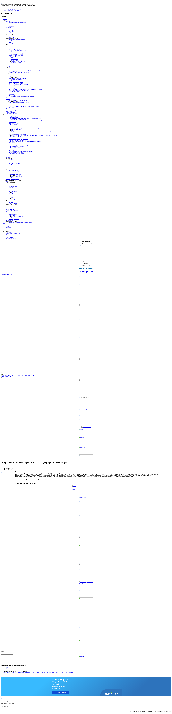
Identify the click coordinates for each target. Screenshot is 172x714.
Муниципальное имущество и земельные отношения (21, 46)
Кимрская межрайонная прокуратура (17, 78)
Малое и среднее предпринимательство (18, 50)
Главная (5, 19)
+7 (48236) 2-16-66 (86, 272)
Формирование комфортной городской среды (16, 97)
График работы (9, 168)
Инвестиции (11, 66)
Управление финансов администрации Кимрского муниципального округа (26, 118)
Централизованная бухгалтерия (16, 152)
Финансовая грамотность (12, 113)
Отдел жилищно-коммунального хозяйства (18, 133)
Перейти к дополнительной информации (12, 10)
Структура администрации (12, 116)
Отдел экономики (13, 124)
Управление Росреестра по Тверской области (19, 85)
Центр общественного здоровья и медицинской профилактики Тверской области (27, 89)
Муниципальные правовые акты (13, 233)
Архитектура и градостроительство (17, 39)
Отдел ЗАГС (11, 126)
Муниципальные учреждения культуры (18, 68)
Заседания (11, 202)
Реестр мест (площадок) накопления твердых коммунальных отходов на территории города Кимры (34, 135)
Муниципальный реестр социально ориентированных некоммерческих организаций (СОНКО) (30, 63)
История (8, 21)
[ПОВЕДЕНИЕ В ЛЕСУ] (17, 375)
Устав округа (9, 232)
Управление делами (13, 117)
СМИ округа (9, 111)
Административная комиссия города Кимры (19, 102)
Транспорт (11, 30)
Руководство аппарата (14, 188)
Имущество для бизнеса (16, 60)
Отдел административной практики (17, 153)
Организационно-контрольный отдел (17, 150)
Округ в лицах (12, 25)
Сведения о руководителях (12, 210)
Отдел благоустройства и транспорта (17, 134)
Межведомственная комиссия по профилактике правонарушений (24, 106)
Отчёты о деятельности (14, 219)
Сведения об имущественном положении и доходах (20, 205)
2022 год (13, 199)
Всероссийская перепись (14, 160)
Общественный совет (8, 223)
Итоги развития (12, 45)
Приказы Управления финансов (18, 119)
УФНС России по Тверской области (17, 83)
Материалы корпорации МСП (18, 61)
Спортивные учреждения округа (16, 74)
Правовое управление (14, 123)
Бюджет (10, 48)
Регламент (8, 226)
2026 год (13, 194)
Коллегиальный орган (16, 62)
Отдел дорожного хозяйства (15, 136)
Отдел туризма (12, 142)
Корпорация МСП (13, 56)
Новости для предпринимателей (18, 51)
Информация (9, 230)
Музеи (10, 32)
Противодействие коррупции (15, 163)
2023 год (13, 192)
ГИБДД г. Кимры (12, 93)
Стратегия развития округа (15, 49)
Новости (11, 159)
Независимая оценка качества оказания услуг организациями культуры (25, 70)
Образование (12, 36)
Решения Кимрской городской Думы (14, 236)
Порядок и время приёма (14, 171)
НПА (12, 57)
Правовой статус (10, 181)
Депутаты (11, 187)
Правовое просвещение (16, 80)
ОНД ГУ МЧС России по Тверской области (19, 90)
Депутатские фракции (14, 186)
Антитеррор (11, 107)
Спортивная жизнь (13, 76)
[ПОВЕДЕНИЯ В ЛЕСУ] (17, 372)
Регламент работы (13, 203)
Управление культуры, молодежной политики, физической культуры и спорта (26, 128)
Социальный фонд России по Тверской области (20, 84)
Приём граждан (9, 206)
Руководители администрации (13, 156)
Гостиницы (11, 31)
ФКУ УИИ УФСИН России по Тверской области (20, 91)
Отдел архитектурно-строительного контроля (19, 145)
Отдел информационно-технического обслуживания (21, 151)
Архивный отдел (12, 122)
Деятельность (12, 215)
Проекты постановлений (11, 234)
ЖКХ (10, 42)
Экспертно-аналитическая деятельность (20, 217)
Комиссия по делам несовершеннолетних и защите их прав (22, 154)
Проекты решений (13, 191)
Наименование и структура (12, 209)
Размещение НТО (13, 65)
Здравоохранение (13, 37)
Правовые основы (10, 211)
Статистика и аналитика (17, 54)
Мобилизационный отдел (14, 147)
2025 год (13, 196)
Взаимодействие (10, 220)
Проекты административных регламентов (21, 177)
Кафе (10, 33)
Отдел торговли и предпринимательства (18, 140)
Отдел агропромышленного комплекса (17, 143)
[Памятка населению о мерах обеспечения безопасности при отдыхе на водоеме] (7, 377)
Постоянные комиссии (14, 185)
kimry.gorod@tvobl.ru (4, 709)
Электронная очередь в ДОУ (15, 174)
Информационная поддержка (18, 53)
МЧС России (12, 94)
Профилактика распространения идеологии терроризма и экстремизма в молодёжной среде (32, 131)
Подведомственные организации (13, 157)
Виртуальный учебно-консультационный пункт (20, 100)
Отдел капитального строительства (17, 146)
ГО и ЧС (8, 99)
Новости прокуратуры (16, 79)
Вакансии (11, 164)
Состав (7, 225)
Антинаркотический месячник (16, 105)
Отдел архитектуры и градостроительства (18, 139)
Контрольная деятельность (17, 216)
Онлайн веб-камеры (10, 112)
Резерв (10, 165)
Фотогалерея (11, 26)
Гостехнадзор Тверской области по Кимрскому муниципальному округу (25, 86)
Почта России (12, 95)
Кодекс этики (9, 228)
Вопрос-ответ (14, 59)
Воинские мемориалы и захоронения (17, 22)
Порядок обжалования (11, 238)
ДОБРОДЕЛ (164, 487)
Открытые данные (10, 166)
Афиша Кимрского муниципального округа (19, 72)
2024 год (13, 197)
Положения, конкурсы (16, 129)
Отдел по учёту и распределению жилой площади (20, 148)
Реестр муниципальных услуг (18, 176)
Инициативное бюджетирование (13, 108)
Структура (11, 183)
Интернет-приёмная (13, 170)
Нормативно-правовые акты (15, 110)
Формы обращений (10, 237)
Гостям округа (9, 27)
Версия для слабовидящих (7, 1)
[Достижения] (7, 274)
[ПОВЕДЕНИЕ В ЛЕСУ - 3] (6, 376)
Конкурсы (13, 40)
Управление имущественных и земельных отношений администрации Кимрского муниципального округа (33, 120)
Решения (11, 193)
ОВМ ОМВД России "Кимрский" (16, 88)
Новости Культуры (13, 71)
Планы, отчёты (14, 130)
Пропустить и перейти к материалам (11, 8)
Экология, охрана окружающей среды (17, 55)
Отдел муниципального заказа (16, 137)
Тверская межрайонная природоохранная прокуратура (21, 96)
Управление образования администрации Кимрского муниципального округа (26, 125)
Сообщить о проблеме (60, 692)
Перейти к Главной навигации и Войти (12, 9)
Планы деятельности (13, 214)
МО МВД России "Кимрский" (16, 82)
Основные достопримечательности (17, 28)
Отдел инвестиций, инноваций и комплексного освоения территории (25, 141)
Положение (8, 227)
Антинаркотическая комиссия (15, 103)
